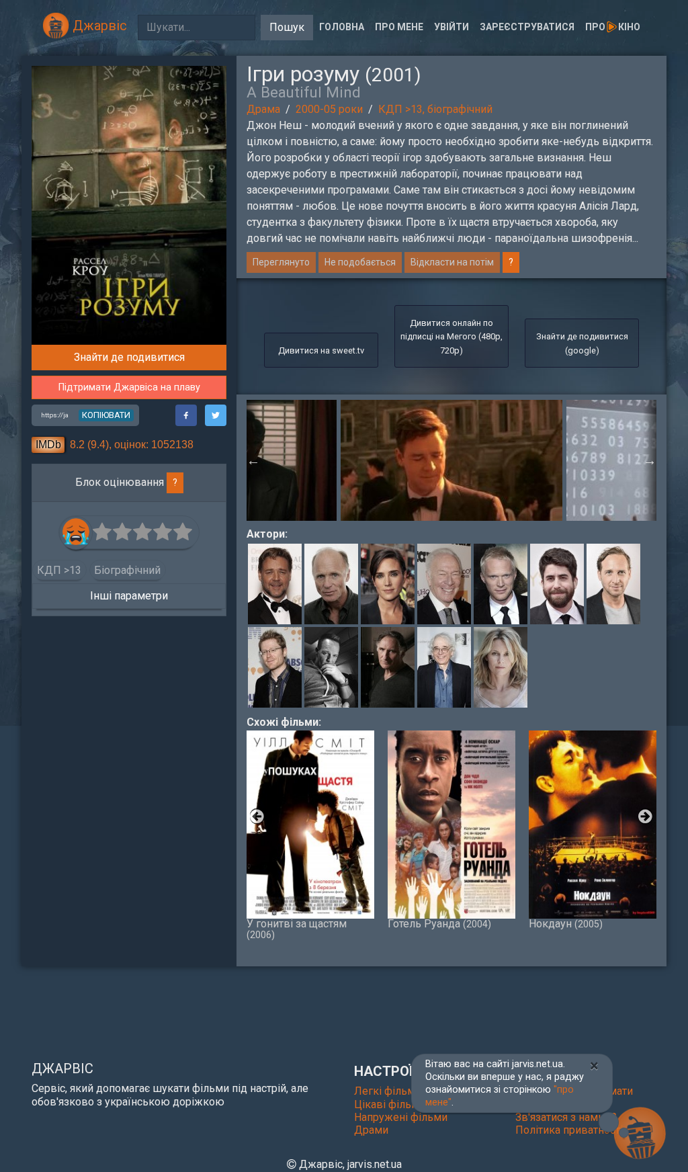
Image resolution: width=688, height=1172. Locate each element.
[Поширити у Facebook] (186, 415)
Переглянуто (281, 262)
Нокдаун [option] (566, 923)
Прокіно (612, 27)
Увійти (451, 27)
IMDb (48, 444)
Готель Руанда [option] (439, 923)
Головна (341, 27)
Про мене (399, 27)
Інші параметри (129, 595)
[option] (451, 460)
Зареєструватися (527, 27)
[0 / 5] (103, 532)
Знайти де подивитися (129, 357)
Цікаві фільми (389, 1104)
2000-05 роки (329, 109)
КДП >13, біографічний (435, 109)
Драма (263, 109)
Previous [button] (253, 460)
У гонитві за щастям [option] (297, 928)
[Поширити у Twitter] (215, 415)
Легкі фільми (387, 1091)
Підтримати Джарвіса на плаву (129, 387)
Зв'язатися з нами (561, 1117)
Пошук (286, 27)
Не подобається (360, 262)
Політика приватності (569, 1130)
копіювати (106, 415)
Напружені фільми (400, 1117)
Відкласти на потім (452, 262)
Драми (371, 1130)
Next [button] (649, 460)
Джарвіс (98, 25)
